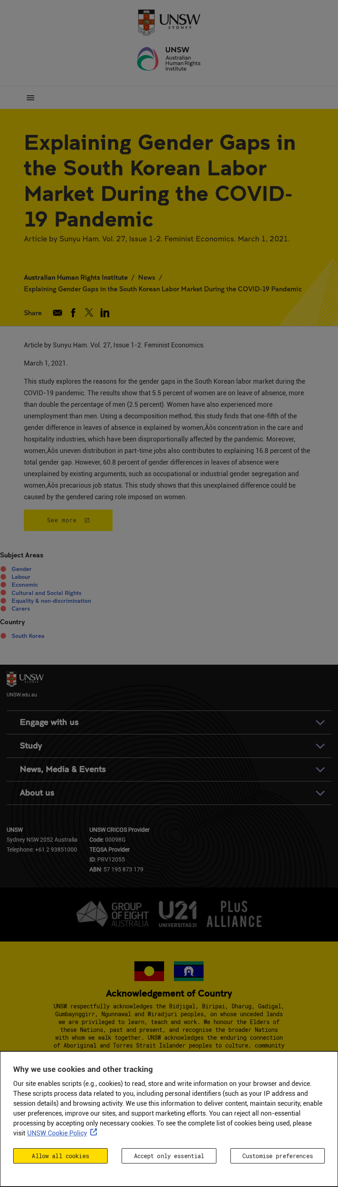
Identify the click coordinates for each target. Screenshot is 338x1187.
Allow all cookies (60, 1156)
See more (62, 520)
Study (31, 745)
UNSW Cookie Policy (57, 1133)
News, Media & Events (63, 769)
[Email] (57, 312)
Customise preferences (277, 1156)
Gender (22, 569)
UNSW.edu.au (22, 694)
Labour (21, 576)
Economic (25, 584)
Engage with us (49, 722)
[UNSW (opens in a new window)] (169, 22)
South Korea (28, 635)
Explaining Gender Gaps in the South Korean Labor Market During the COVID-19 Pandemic (163, 289)
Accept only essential (169, 1156)
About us (37, 793)
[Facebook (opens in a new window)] (73, 312)
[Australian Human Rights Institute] (169, 59)
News (146, 277)
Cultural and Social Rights (47, 593)
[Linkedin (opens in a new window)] (105, 312)
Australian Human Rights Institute (76, 277)
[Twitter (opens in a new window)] (89, 312)
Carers (21, 608)
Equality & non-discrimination (51, 600)
